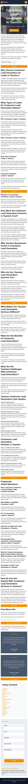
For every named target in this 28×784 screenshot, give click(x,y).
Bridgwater (8, 619)
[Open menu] (26, 2)
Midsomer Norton (6, 707)
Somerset (4, 713)
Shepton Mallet (5, 702)
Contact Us (14, 191)
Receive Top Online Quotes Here (14, 623)
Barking (13, 619)
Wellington (3, 619)
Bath (3, 715)
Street (3, 694)
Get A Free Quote (14, 679)
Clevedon (4, 704)
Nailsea (4, 705)
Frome (3, 710)
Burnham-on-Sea (6, 693)
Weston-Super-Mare (7, 699)
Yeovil (3, 697)
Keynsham (4, 712)
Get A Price (14, 302)
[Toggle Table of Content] (13, 62)
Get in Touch (14, 66)
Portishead (4, 708)
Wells (3, 701)
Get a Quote (13, 30)
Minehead (4, 696)
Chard (3, 691)
